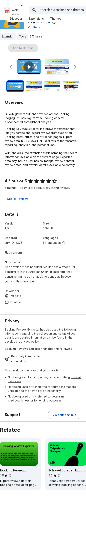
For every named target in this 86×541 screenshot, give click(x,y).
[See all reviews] (18, 199)
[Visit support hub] (64, 415)
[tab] (16, 18)
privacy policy (30, 341)
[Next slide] (75, 67)
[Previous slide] (11, 67)
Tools (22, 36)
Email (13, 302)
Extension (8, 36)
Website (15, 296)
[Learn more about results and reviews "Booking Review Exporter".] (10, 475)
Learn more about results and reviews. (45, 188)
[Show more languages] (63, 243)
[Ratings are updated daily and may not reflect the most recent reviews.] (54, 22)
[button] (29, 67)
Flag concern (13, 252)
